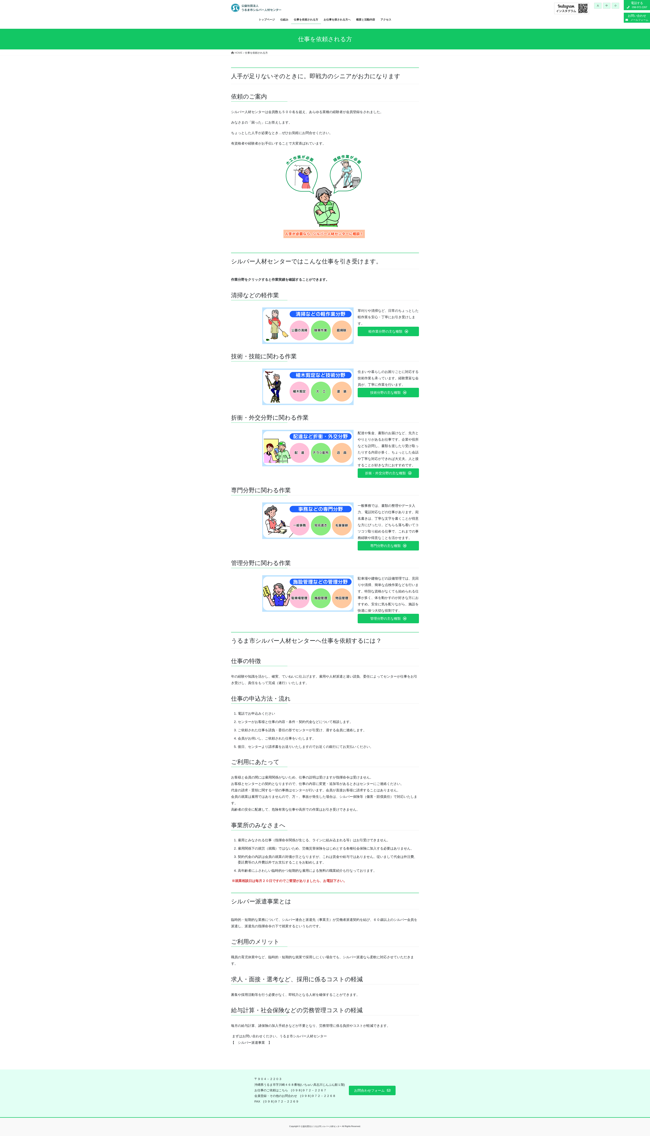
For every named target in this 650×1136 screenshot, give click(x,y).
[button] (388, 331)
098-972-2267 (638, 5)
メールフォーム (638, 17)
